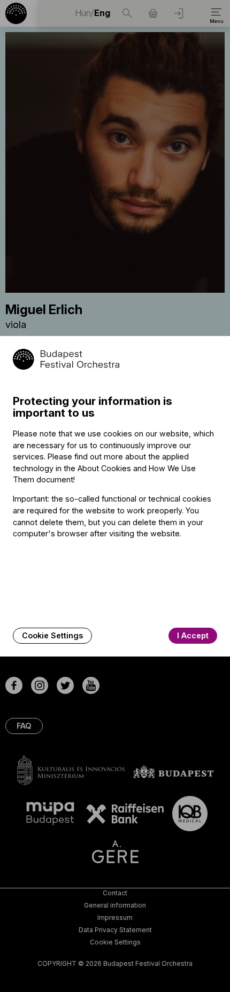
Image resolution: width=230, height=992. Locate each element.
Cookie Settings (52, 635)
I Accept (193, 635)
